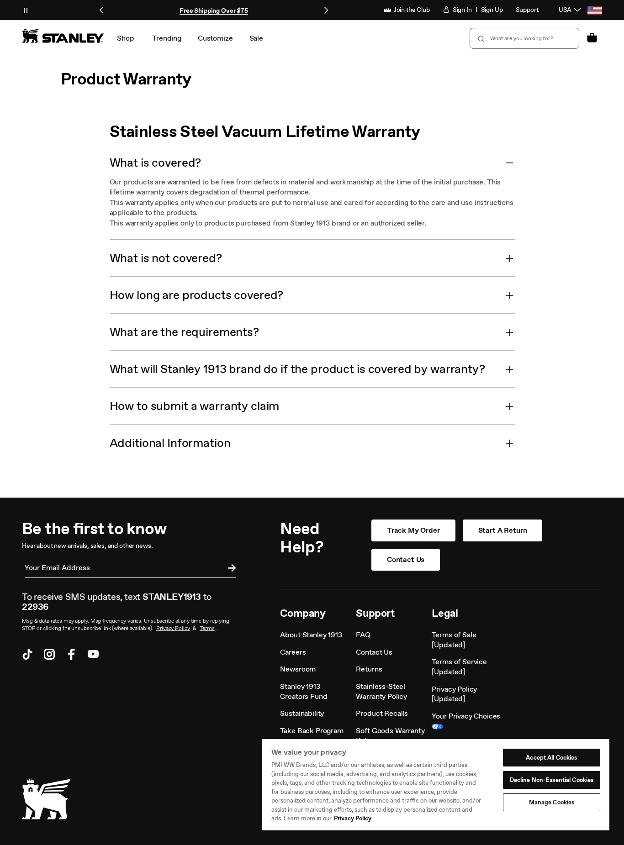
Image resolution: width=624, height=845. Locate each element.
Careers (293, 652)
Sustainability (302, 713)
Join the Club (411, 10)
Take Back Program (311, 730)
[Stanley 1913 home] (63, 36)
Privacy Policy (173, 628)
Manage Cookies (552, 802)
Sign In (461, 10)
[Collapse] (509, 162)
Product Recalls (382, 713)
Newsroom (298, 669)
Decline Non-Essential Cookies (552, 780)
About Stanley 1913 (311, 634)
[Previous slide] (102, 10)
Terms (207, 628)
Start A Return (502, 530)
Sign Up (492, 10)
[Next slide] (325, 10)
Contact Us (405, 559)
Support (527, 10)
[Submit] (480, 38)
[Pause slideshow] (25, 10)
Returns (369, 669)
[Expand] (509, 258)
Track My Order (413, 530)
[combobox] (524, 38)
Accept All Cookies (551, 757)
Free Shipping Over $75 (214, 11)
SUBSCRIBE (230, 569)
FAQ (363, 634)
